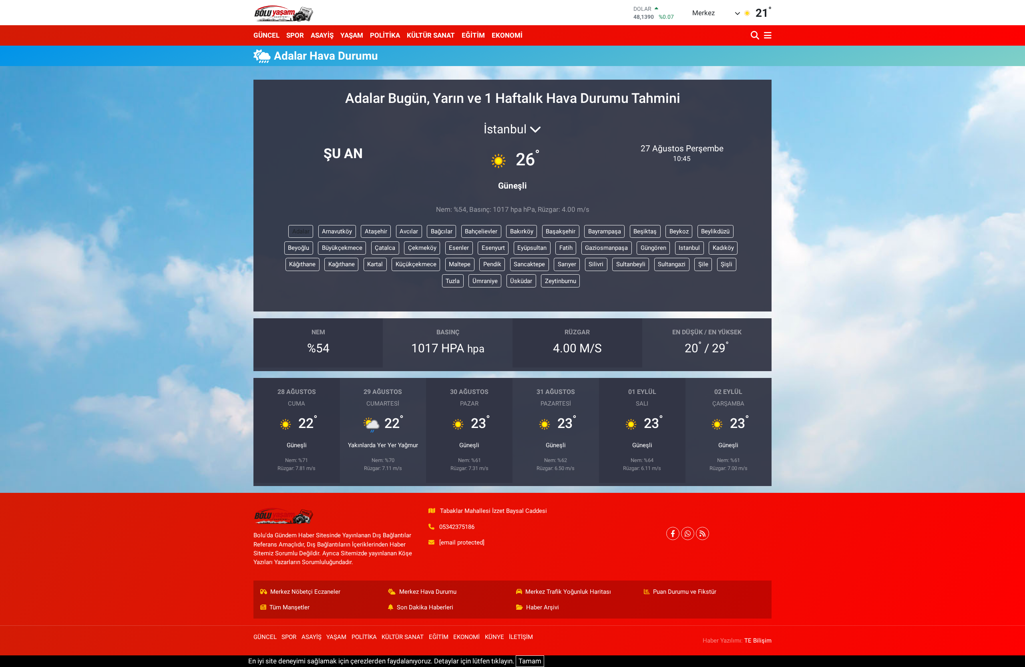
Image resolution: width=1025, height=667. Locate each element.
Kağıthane (341, 264)
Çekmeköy (422, 247)
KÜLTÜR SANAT (431, 35)
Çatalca (385, 247)
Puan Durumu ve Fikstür (684, 591)
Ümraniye (485, 281)
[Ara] (756, 35)
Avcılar (409, 231)
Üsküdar (521, 281)
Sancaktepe (529, 264)
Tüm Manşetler (289, 607)
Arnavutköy (337, 231)
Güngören (653, 247)
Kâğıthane (302, 264)
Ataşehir (376, 231)
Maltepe (459, 264)
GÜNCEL (266, 35)
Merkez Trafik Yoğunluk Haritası (568, 591)
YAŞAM (351, 35)
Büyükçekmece (342, 247)
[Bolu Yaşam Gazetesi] (283, 13)
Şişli (726, 264)
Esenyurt (493, 247)
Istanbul (689, 247)
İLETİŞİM (521, 637)
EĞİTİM (473, 35)
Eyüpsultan (532, 247)
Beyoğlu (298, 247)
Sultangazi (671, 264)
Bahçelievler (481, 231)
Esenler (459, 247)
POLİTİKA (385, 35)
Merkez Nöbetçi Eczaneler (305, 591)
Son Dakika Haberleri (425, 607)
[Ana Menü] (766, 35)
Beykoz (679, 231)
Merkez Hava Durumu (427, 591)
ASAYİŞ (322, 35)
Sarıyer (567, 264)
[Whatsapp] (687, 533)
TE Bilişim (758, 640)
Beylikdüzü (715, 231)
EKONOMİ (507, 35)
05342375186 (456, 526)
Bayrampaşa (604, 231)
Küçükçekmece (416, 264)
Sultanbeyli (630, 264)
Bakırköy (521, 231)
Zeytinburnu (560, 281)
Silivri (596, 264)
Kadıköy (723, 247)
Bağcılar (441, 231)
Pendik (492, 264)
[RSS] (702, 533)
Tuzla (453, 281)
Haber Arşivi (542, 607)
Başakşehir (560, 231)
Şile (703, 264)
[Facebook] (672, 533)
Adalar (301, 231)
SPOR (295, 35)
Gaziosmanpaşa (606, 247)
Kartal (375, 264)
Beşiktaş (645, 231)
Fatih (566, 247)
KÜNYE (494, 637)
